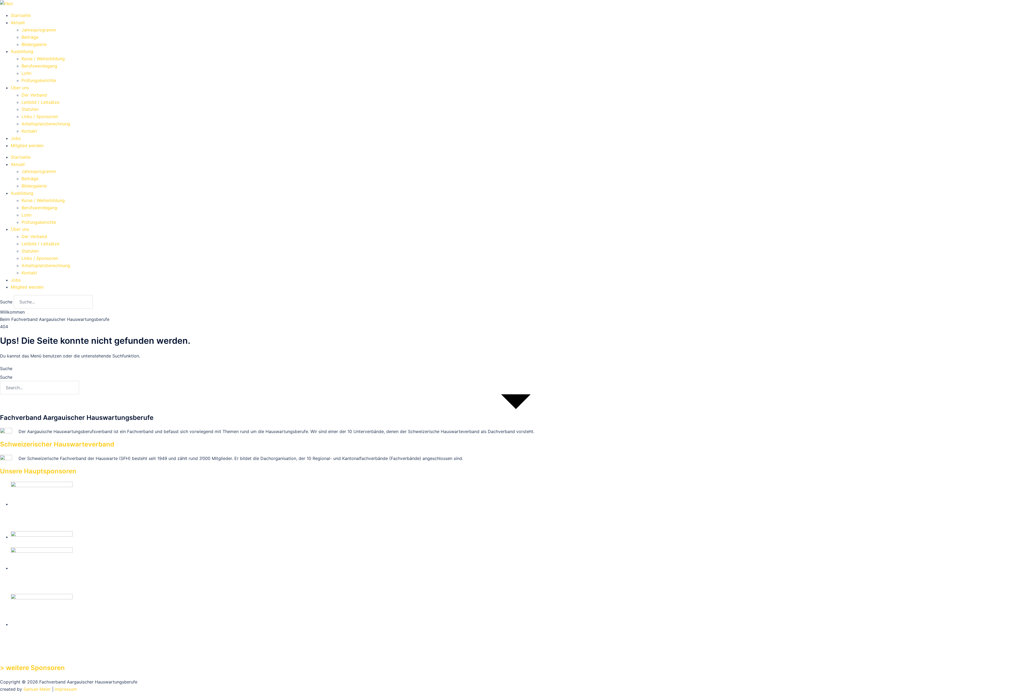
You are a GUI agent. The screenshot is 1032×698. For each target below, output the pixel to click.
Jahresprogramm (39, 30)
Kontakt (29, 131)
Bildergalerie (34, 44)
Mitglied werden (27, 145)
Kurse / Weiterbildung (43, 58)
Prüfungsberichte (39, 80)
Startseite (21, 15)
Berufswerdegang (39, 66)
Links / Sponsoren (40, 116)
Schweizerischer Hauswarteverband (57, 444)
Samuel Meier (37, 689)
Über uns (20, 87)
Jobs (16, 138)
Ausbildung (22, 51)
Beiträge (30, 37)
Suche (6, 301)
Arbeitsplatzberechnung (46, 123)
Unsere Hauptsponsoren (38, 471)
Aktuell (18, 22)
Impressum (66, 689)
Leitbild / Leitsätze (40, 102)
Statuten (30, 109)
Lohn (26, 73)
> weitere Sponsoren (32, 668)
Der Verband (34, 95)
